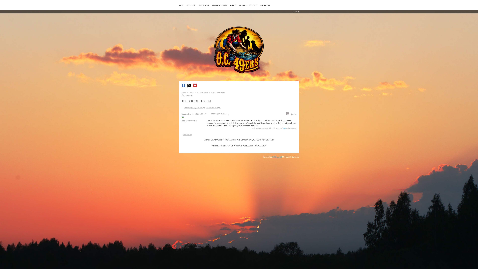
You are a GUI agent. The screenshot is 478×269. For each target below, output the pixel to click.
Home (184, 92)
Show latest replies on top (194, 107)
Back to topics (187, 95)
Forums (191, 92)
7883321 (225, 113)
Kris (183, 120)
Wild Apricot (277, 157)
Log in (297, 12)
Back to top (187, 134)
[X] (189, 85)
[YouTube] (195, 85)
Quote (293, 114)
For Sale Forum (202, 92)
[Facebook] (183, 85)
